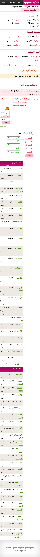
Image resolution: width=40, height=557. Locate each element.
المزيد (17, 364)
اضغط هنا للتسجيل (20, 105)
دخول (5, 122)
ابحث (29, 155)
